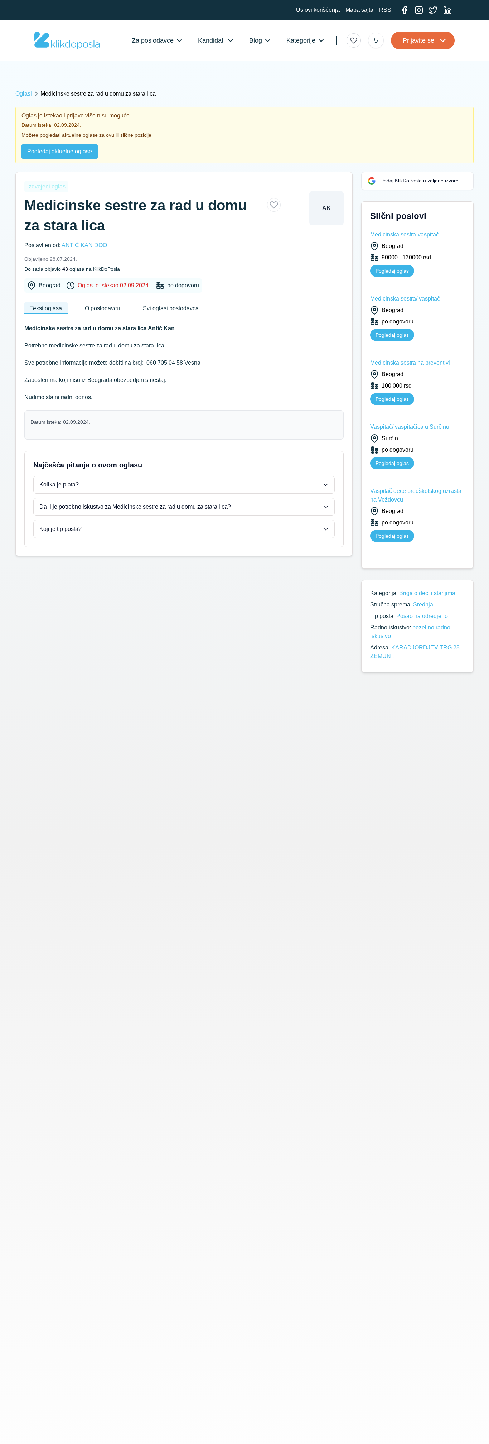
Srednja (423, 604)
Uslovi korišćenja (318, 10)
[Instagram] (419, 10)
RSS (385, 10)
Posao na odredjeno (422, 616)
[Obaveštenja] (376, 40)
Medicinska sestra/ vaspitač (405, 299)
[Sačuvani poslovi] (354, 40)
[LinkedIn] (447, 10)
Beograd (49, 285)
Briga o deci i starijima (427, 593)
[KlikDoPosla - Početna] (67, 40)
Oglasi (23, 94)
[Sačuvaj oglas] (274, 205)
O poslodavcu (102, 308)
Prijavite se (418, 40)
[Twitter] (433, 10)
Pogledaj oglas (392, 271)
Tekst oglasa (46, 308)
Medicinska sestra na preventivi (410, 363)
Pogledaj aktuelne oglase (59, 151)
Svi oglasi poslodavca (171, 308)
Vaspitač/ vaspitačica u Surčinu (409, 427)
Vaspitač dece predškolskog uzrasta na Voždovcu (415, 495)
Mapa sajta (359, 10)
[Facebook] (404, 10)
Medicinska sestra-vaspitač (404, 234)
